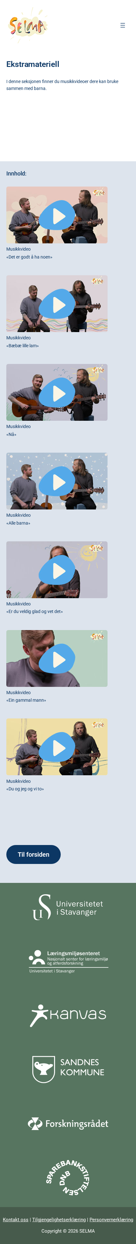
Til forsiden (33, 854)
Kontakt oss (15, 1220)
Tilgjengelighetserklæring (59, 1220)
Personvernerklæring (111, 1220)
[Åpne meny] (123, 25)
